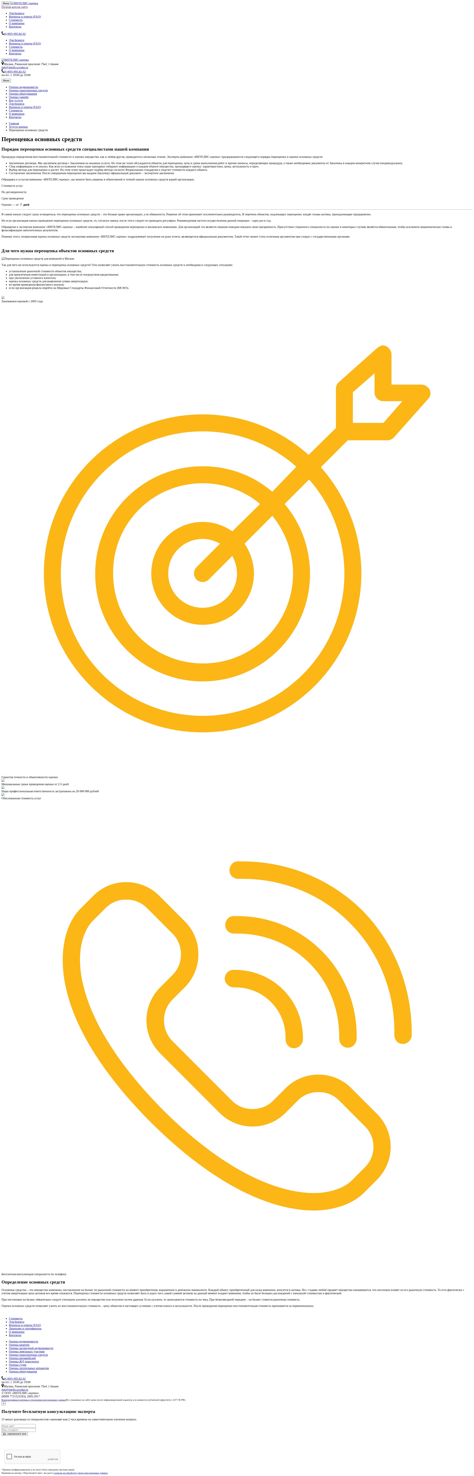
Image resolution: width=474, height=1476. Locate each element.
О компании (16, 23)
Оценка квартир (19, 1344)
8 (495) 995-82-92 (15, 33)
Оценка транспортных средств (28, 90)
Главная (14, 123)
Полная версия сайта (14, 7)
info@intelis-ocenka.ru (14, 67)
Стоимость (16, 20)
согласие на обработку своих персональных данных (81, 1473)
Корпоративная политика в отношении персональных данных (33, 1399)
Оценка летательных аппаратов (29, 1368)
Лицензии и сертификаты (25, 1328)
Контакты (15, 26)
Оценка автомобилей (22, 1358)
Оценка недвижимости (23, 87)
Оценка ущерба (19, 97)
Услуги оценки (18, 126)
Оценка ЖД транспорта (24, 1361)
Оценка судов (17, 1364)
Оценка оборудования (23, 93)
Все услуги (16, 100)
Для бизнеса (16, 13)
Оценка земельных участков (27, 1351)
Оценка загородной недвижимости (31, 1348)
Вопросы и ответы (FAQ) (25, 16)
